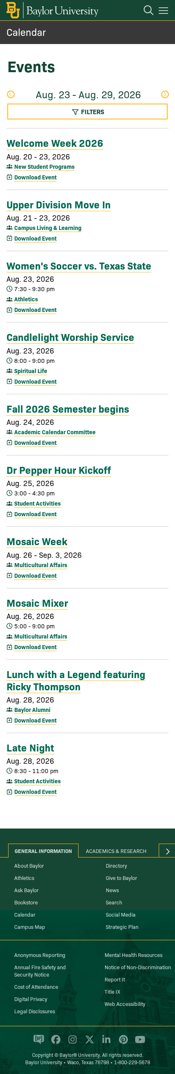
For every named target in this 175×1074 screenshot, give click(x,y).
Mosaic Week (37, 541)
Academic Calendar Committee (55, 432)
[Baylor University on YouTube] (138, 1043)
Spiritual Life (30, 371)
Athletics (26, 299)
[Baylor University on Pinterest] (122, 1043)
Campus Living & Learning (47, 227)
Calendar (26, 31)
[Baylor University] (52, 10)
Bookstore (26, 902)
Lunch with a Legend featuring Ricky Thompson (76, 679)
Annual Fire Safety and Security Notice (40, 970)
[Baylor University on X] (88, 1043)
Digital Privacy (30, 998)
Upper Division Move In (59, 204)
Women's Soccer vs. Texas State (79, 265)
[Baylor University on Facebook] (54, 1043)
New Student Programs (44, 166)
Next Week (165, 95)
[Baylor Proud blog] (37, 1043)
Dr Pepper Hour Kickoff (59, 469)
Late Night (30, 747)
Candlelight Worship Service (70, 336)
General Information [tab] (43, 850)
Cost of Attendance (36, 986)
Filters (91, 111)
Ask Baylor (26, 889)
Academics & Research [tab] (116, 850)
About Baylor (29, 865)
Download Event (35, 177)
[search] (144, 11)
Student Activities (37, 503)
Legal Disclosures (34, 1010)
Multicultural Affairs (40, 565)
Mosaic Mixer (37, 602)
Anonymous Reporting (40, 954)
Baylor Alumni (32, 709)
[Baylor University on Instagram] (71, 1043)
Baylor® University (79, 1054)
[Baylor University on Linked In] (104, 1043)
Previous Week (10, 95)
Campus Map (29, 926)
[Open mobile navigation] (165, 11)
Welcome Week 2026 (55, 142)
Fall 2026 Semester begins (68, 408)
